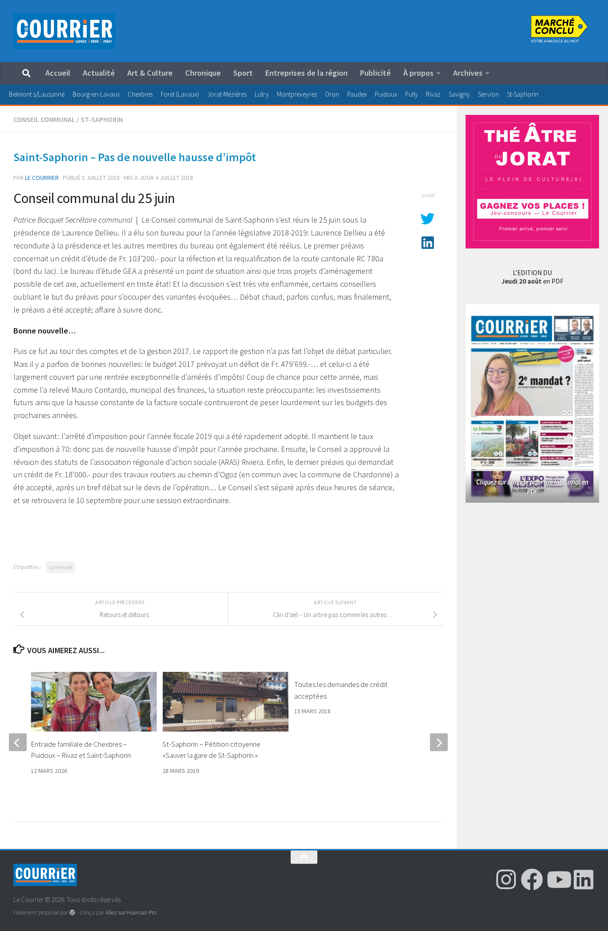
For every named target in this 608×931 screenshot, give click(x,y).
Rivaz (433, 94)
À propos (418, 73)
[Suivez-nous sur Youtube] (558, 879)
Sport (243, 73)
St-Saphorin (523, 94)
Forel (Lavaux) (180, 94)
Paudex (357, 94)
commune (60, 567)
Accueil (57, 73)
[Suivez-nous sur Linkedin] (583, 879)
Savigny (459, 94)
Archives (467, 73)
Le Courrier (42, 178)
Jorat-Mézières (227, 94)
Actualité (99, 73)
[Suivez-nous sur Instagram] (506, 879)
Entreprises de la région (306, 73)
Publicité (375, 73)
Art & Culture (150, 73)
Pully (411, 94)
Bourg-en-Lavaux (96, 94)
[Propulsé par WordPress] (72, 912)
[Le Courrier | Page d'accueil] (64, 31)
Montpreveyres (297, 94)
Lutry (262, 94)
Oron (332, 94)
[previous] (18, 742)
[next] (439, 742)
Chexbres (140, 94)
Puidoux (386, 94)
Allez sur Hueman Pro (130, 912)
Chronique (203, 73)
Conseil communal (44, 119)
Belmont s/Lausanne (37, 94)
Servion (488, 94)
